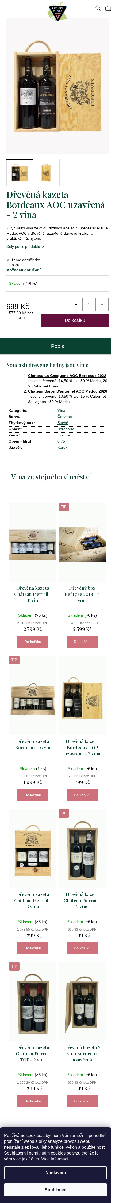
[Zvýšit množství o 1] (101, 304)
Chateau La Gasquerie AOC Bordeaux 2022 (67, 376)
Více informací (54, 1159)
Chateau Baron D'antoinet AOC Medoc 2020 (67, 391)
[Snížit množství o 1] (76, 304)
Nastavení (55, 1172)
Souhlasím (55, 1189)
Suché (62, 423)
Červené (64, 416)
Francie (63, 435)
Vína (61, 410)
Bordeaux (65, 429)
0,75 (61, 441)
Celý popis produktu (23, 246)
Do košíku (75, 320)
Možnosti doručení (23, 270)
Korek (62, 447)
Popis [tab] (57, 346)
